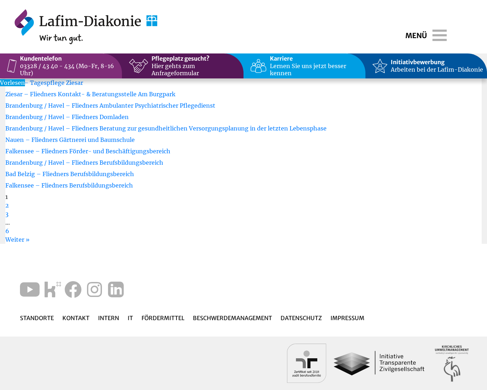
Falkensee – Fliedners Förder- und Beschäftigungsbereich (87, 151)
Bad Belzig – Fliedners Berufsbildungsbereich (69, 174)
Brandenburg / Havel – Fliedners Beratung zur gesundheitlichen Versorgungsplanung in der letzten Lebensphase (166, 128)
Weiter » (17, 239)
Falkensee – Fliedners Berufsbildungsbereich (69, 185)
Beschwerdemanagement (232, 318)
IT (130, 318)
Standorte (37, 318)
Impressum (347, 318)
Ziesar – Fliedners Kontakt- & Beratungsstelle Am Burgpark (90, 94)
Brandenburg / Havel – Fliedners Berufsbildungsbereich (84, 162)
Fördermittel (163, 318)
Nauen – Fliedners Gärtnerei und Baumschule (70, 139)
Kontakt (75, 318)
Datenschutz (301, 318)
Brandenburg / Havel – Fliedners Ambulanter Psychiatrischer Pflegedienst (110, 105)
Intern (108, 318)
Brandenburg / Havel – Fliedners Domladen (67, 116)
